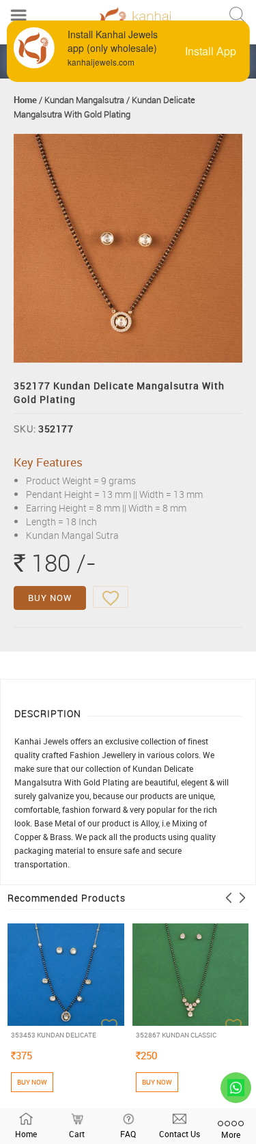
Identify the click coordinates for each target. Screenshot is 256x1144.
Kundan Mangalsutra (84, 100)
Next (242, 898)
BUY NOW (50, 597)
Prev (228, 898)
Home (25, 100)
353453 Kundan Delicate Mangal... (53, 1035)
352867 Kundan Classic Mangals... (176, 1035)
